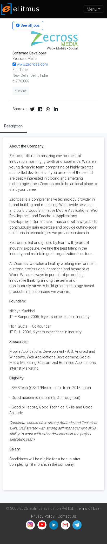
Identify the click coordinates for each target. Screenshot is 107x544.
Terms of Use (88, 508)
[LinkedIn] (53, 524)
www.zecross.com (32, 64)
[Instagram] (30, 524)
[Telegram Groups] (77, 524)
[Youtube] (41, 524)
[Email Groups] (65, 524)
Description (13, 126)
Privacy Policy (43, 516)
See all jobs (29, 25)
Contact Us (67, 516)
